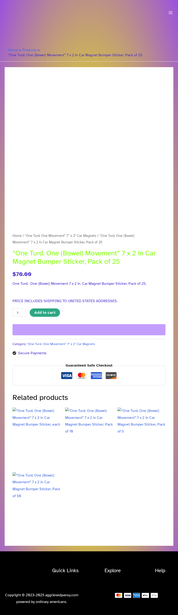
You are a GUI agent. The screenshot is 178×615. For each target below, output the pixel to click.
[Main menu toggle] (170, 13)
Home (17, 236)
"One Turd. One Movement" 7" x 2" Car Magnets (60, 236)
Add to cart (44, 312)
